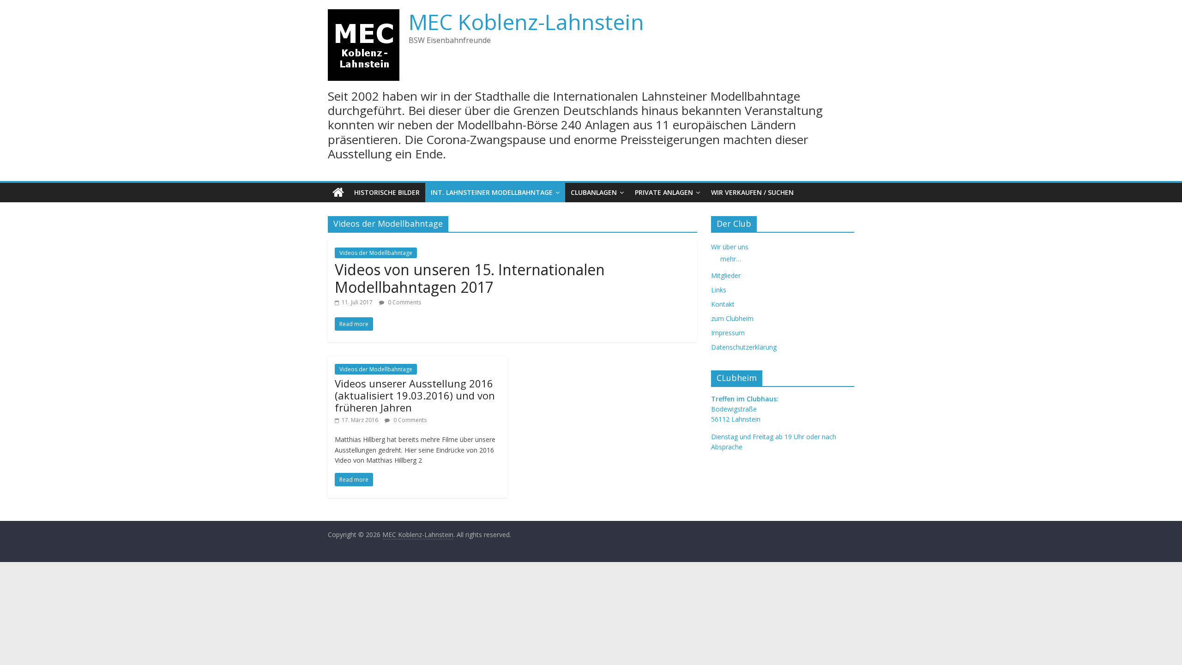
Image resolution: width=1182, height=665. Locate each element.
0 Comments (403, 302)
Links (718, 289)
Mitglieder (726, 275)
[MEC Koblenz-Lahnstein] (338, 192)
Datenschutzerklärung (744, 347)
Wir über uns (729, 246)
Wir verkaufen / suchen (752, 192)
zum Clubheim (732, 318)
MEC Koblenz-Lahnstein (526, 21)
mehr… (730, 258)
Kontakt (723, 304)
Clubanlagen (594, 192)
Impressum (728, 332)
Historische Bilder (387, 192)
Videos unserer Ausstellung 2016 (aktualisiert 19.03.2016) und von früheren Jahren (415, 395)
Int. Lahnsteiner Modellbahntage (492, 192)
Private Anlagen (664, 192)
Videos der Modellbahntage (375, 253)
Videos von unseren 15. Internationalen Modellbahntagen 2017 (470, 278)
